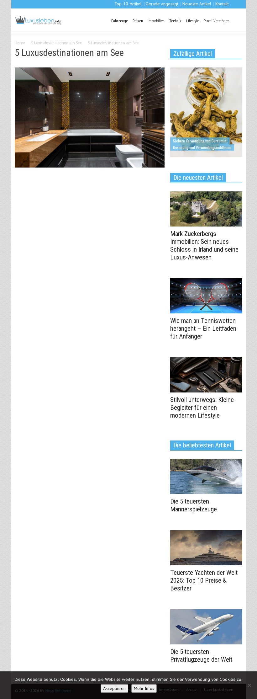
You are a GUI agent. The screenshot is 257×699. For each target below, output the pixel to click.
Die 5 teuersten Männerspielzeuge (193, 505)
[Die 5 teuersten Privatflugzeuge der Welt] (206, 626)
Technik (175, 21)
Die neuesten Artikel (198, 177)
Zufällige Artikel (192, 53)
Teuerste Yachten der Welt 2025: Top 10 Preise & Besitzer (204, 580)
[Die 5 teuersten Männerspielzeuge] (206, 476)
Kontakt (222, 4)
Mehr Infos (144, 688)
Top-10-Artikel (128, 4)
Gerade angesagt (162, 4)
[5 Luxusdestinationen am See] (90, 118)
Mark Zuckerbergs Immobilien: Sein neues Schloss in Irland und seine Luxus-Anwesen (204, 245)
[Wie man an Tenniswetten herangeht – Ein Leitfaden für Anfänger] (206, 295)
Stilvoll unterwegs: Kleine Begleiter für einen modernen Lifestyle (202, 407)
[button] (236, 20)
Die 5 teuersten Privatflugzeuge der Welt (201, 655)
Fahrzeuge (119, 21)
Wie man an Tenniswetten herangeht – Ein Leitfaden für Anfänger (203, 328)
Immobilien (156, 21)
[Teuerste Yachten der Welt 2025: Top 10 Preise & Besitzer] (206, 547)
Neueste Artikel (196, 4)
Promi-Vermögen (216, 21)
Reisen (138, 21)
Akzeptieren (114, 688)
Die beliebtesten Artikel (202, 445)
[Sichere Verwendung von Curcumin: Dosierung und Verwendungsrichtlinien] (206, 112)
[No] (249, 685)
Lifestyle (192, 21)
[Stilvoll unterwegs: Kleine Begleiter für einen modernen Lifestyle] (206, 374)
